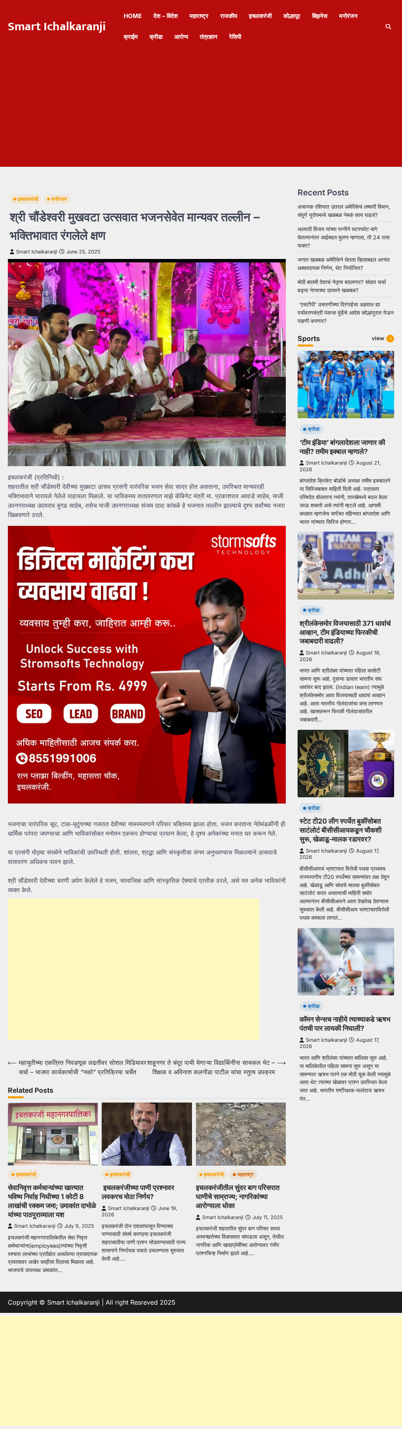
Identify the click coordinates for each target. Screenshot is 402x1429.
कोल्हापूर (291, 16)
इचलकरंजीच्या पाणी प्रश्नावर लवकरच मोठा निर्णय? (138, 1192)
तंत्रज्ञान (208, 36)
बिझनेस (319, 16)
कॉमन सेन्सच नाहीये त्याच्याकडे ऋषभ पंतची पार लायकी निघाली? (345, 1023)
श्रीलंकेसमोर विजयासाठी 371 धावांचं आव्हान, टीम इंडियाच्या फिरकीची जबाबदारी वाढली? (345, 632)
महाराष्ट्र (199, 16)
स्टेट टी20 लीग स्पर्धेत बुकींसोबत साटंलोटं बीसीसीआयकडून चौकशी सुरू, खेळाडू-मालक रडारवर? (341, 830)
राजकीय (228, 16)
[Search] (388, 27)
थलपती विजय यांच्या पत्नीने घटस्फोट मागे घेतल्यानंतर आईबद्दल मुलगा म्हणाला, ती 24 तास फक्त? (343, 237)
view (378, 338)
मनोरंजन (348, 16)
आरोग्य (181, 36)
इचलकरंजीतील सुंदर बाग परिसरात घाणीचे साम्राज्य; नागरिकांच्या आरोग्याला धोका (238, 1196)
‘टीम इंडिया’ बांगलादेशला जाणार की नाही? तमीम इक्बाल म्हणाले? (342, 447)
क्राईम (131, 36)
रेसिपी (235, 36)
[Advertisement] (201, 112)
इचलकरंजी (260, 16)
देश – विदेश (165, 16)
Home (133, 16)
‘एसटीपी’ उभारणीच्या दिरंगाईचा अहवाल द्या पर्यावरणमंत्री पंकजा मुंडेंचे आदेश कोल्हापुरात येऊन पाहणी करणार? (346, 312)
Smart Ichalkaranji (57, 26)
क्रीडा (156, 36)
